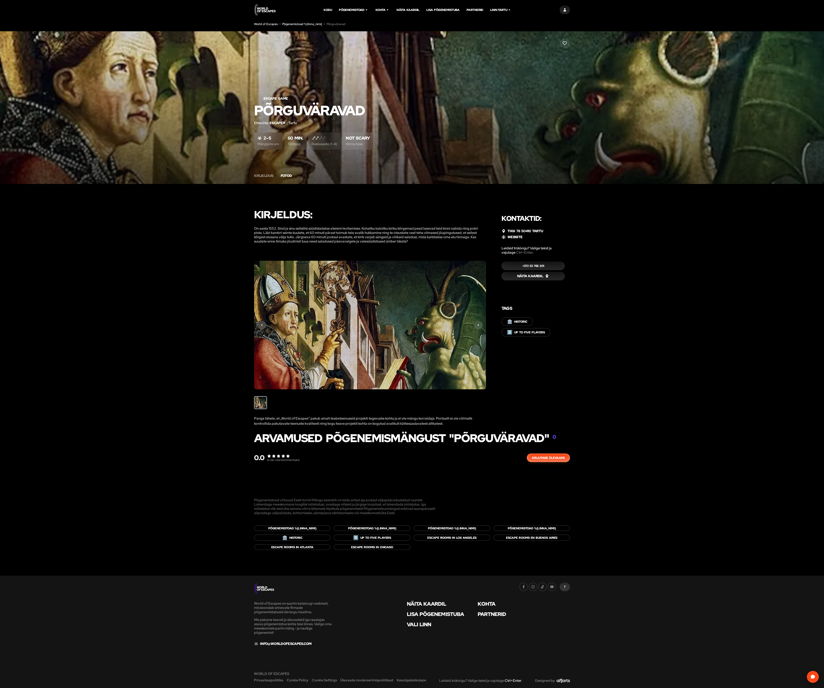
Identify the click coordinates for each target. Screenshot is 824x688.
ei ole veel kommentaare (283, 460)
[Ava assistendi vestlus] (813, 677)
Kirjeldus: (264, 176)
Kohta (380, 10)
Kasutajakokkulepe (411, 680)
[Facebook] (523, 587)
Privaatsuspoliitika (268, 680)
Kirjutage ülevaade (548, 458)
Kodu (328, 10)
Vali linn (419, 624)
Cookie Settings (324, 680)
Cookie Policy (297, 680)
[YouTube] (552, 587)
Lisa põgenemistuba (443, 10)
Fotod (286, 176)
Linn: (498, 10)
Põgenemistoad (351, 10)
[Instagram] (533, 587)
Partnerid (475, 10)
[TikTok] (542, 587)
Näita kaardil (408, 10)
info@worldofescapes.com (285, 644)
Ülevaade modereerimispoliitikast (366, 680)
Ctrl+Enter (524, 252)
